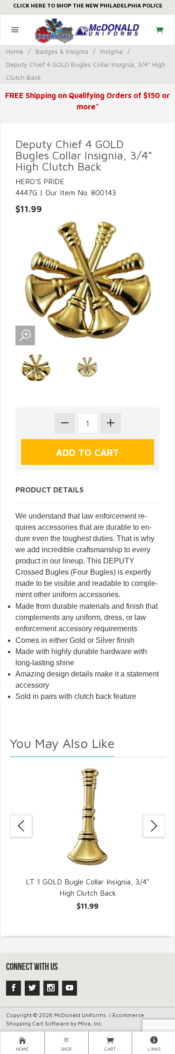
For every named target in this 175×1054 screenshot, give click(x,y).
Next (154, 826)
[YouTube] (69, 988)
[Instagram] (50, 988)
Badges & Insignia (61, 51)
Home (14, 51)
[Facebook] (13, 988)
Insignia (111, 51)
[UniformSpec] (87, 30)
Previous (21, 826)
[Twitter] (32, 988)
